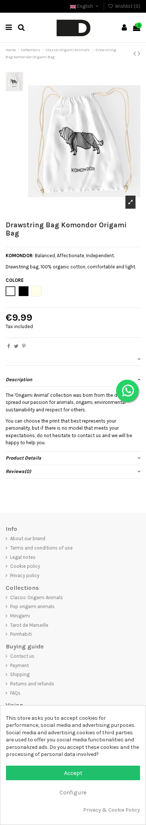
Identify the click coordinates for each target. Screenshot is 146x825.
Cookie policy (25, 566)
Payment (19, 665)
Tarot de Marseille (29, 625)
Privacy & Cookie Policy (111, 810)
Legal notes (23, 557)
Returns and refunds (32, 684)
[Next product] (139, 53)
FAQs (15, 693)
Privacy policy (24, 575)
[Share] (8, 346)
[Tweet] (16, 346)
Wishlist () (127, 6)
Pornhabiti (21, 634)
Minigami (20, 616)
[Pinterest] (23, 346)
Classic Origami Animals (36, 597)
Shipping (20, 674)
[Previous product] (135, 53)
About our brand (27, 538)
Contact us (22, 656)
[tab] (73, 359)
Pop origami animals (32, 606)
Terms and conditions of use (41, 548)
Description (19, 379)
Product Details (23, 458)
